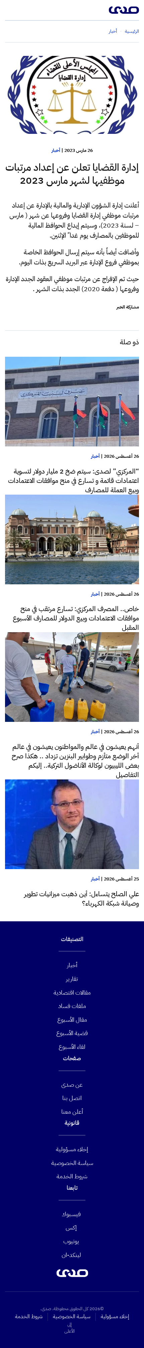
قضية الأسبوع (72, 1032)
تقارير (72, 978)
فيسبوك (71, 1213)
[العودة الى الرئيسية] (124, 10)
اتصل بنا (72, 1097)
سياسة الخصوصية (72, 1162)
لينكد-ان (71, 1254)
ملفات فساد (72, 1005)
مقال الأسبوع (72, 1019)
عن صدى (72, 1084)
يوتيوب (71, 1241)
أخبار (56, 150)
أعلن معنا (72, 1111)
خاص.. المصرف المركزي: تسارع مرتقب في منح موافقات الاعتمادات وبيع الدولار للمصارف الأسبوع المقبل (76, 618)
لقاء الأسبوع (72, 1046)
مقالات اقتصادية (72, 992)
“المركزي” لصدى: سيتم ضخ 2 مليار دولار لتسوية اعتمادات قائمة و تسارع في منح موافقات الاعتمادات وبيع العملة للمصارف (73, 480)
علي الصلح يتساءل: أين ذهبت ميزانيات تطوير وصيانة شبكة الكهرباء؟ (81, 898)
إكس (71, 1227)
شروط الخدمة (72, 1176)
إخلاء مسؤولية (72, 1149)
